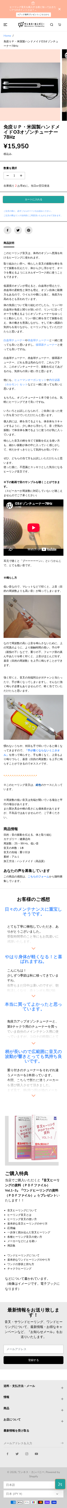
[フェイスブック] (7, 230)
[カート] (59, 25)
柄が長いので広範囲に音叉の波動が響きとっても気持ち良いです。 (33, 1056)
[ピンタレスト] (29, 230)
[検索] (52, 25)
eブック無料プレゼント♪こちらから (33, 14)
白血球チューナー (14, 340)
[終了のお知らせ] (59, 9)
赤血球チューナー (38, 340)
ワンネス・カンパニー (31, 1472)
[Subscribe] (62, 1444)
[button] (5, 24)
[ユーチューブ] (36, 1454)
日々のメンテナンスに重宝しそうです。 (33, 911)
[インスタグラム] (27, 1454)
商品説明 (9, 243)
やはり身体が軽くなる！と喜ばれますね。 (33, 959)
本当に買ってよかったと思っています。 (33, 1006)
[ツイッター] (18, 230)
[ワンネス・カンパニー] (32, 24)
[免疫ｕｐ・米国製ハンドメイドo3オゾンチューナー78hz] (30, 85)
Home (7, 36)
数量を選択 (10, 168)
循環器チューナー (46, 345)
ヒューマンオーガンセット (30, 380)
